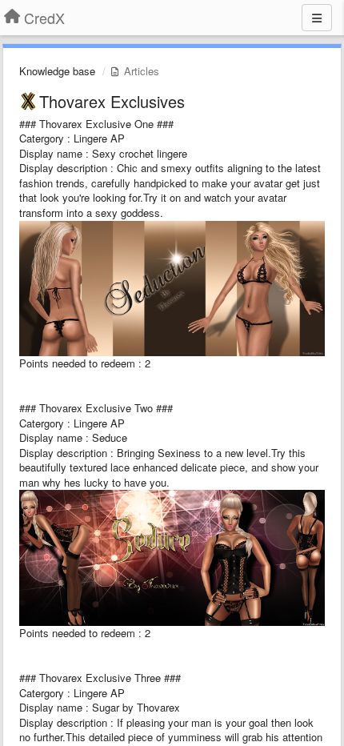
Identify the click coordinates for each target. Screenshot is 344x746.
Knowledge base (57, 70)
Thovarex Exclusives (112, 101)
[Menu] (317, 17)
